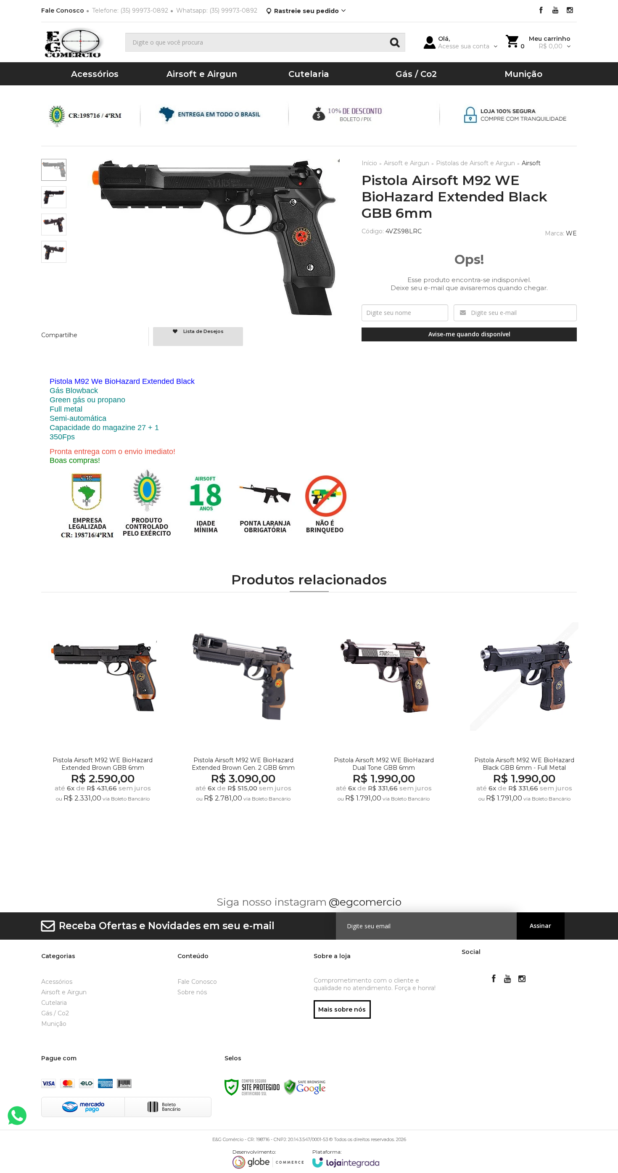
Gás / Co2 (55, 1013)
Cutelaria (54, 1003)
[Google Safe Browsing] (305, 1086)
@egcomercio (365, 902)
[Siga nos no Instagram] (569, 11)
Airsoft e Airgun (406, 163)
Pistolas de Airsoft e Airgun (475, 163)
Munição (53, 1024)
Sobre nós (192, 992)
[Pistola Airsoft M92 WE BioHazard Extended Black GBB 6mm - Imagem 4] (53, 252)
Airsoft (531, 163)
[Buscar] (394, 42)
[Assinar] (541, 926)
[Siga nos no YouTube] (508, 979)
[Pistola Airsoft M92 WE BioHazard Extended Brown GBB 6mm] (102, 724)
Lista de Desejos (203, 331)
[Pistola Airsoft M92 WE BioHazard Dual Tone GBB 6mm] (383, 724)
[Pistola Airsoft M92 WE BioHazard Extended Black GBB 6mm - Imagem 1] (53, 170)
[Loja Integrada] (346, 1158)
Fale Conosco (62, 10)
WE (571, 233)
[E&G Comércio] (80, 42)
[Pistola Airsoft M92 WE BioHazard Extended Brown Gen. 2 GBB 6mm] (243, 724)
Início (369, 163)
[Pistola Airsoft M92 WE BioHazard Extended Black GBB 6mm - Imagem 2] (53, 197)
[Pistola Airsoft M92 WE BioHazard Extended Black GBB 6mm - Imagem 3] (53, 224)
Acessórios (56, 981)
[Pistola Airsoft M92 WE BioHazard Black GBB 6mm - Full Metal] (524, 724)
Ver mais (104, 831)
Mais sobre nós (342, 1009)
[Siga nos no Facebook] (541, 11)
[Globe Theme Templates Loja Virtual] (268, 1159)
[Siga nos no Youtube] (555, 11)
